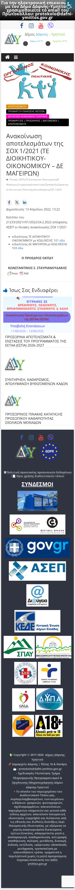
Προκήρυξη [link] (51, 184)
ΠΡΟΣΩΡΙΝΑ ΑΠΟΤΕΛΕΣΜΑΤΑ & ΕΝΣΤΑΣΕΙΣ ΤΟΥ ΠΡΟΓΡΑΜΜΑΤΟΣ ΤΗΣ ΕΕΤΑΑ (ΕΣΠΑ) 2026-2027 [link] (35, 341)
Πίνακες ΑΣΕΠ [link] (17, 179)
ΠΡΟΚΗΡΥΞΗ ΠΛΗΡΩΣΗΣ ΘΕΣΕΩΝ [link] (26, 111)
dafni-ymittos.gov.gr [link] (43, 862)
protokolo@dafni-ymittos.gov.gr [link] (47, 15)
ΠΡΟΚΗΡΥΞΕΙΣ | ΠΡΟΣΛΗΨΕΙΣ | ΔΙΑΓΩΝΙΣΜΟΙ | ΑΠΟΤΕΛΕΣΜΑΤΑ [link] (33, 122)
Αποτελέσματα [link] (41, 189)
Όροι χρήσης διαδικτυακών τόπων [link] (40, 476)
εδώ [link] (62, 240)
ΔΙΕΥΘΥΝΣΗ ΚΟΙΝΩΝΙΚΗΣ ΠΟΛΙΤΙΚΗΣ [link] (27, 116)
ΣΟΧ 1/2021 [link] (56, 189)
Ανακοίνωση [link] (37, 184)
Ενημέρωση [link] (24, 184)
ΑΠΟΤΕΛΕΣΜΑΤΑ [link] (17, 106)
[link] (70, 4)
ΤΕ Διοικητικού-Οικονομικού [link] (40, 179)
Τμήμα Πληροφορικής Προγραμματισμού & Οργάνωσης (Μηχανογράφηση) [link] (37, 777)
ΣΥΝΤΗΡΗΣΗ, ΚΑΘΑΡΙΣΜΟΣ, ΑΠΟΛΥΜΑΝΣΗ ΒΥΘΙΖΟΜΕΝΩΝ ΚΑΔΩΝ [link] (36, 381)
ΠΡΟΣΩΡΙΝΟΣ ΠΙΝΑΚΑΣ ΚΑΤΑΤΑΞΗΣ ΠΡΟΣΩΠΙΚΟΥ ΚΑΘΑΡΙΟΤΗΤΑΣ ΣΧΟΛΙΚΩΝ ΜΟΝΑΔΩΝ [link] (34, 418)
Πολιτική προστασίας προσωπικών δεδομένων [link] (39, 472)
